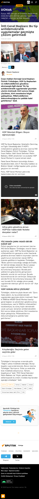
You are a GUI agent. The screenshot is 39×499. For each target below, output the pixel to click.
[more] (36, 139)
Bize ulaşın (4, 471)
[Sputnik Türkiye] (6, 3)
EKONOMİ (27, 451)
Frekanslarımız (13, 468)
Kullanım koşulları (24, 468)
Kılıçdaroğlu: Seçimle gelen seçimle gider (15, 350)
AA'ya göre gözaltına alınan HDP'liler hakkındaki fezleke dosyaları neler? (16, 229)
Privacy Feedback (19, 476)
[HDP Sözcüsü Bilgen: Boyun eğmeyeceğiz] (19, 117)
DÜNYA (4, 384)
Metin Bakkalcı (18, 388)
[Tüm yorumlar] (3, 496)
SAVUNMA (35, 451)
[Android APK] (7, 481)
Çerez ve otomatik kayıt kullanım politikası (14, 473)
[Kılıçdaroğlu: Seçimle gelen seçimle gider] (19, 334)
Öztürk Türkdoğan (7, 388)
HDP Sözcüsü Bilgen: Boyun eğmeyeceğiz (16, 133)
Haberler (24, 384)
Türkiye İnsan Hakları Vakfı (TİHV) (11, 392)
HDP (25, 388)
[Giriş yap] (32, 2)
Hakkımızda (4, 468)
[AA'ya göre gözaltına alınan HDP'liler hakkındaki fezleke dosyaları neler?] (19, 211)
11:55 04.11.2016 (6, 39)
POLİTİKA (19, 451)
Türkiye (17, 384)
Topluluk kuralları (14, 471)
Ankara (31, 384)
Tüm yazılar (9, 74)
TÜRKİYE (10, 384)
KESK (30, 388)
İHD (23, 392)
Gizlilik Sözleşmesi (7, 476)
